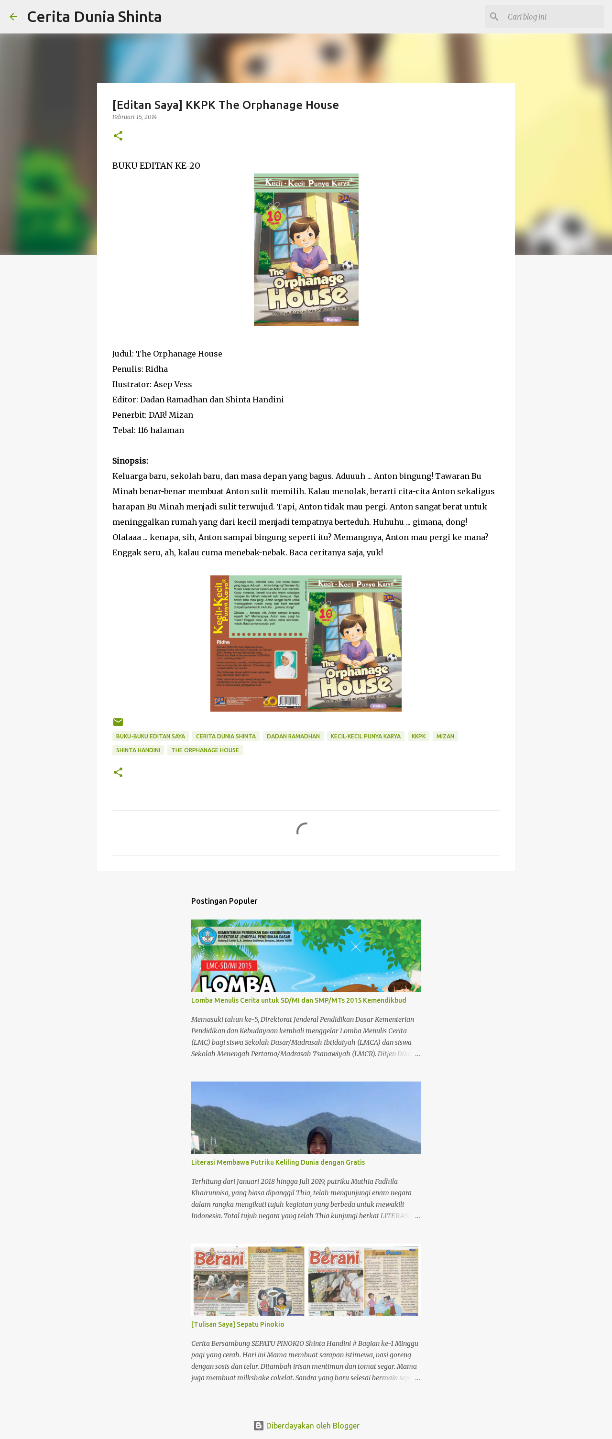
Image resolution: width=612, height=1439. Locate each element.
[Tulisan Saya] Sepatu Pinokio (237, 1324)
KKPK (419, 736)
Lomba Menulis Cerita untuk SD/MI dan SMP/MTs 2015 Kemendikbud (298, 1000)
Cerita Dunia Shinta (94, 16)
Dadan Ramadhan (293, 736)
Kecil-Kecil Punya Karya (366, 736)
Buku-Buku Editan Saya (150, 736)
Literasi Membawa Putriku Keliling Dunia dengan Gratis (278, 1162)
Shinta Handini (138, 750)
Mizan (445, 736)
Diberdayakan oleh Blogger (312, 1425)
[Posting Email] (118, 726)
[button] (118, 136)
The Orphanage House (205, 750)
